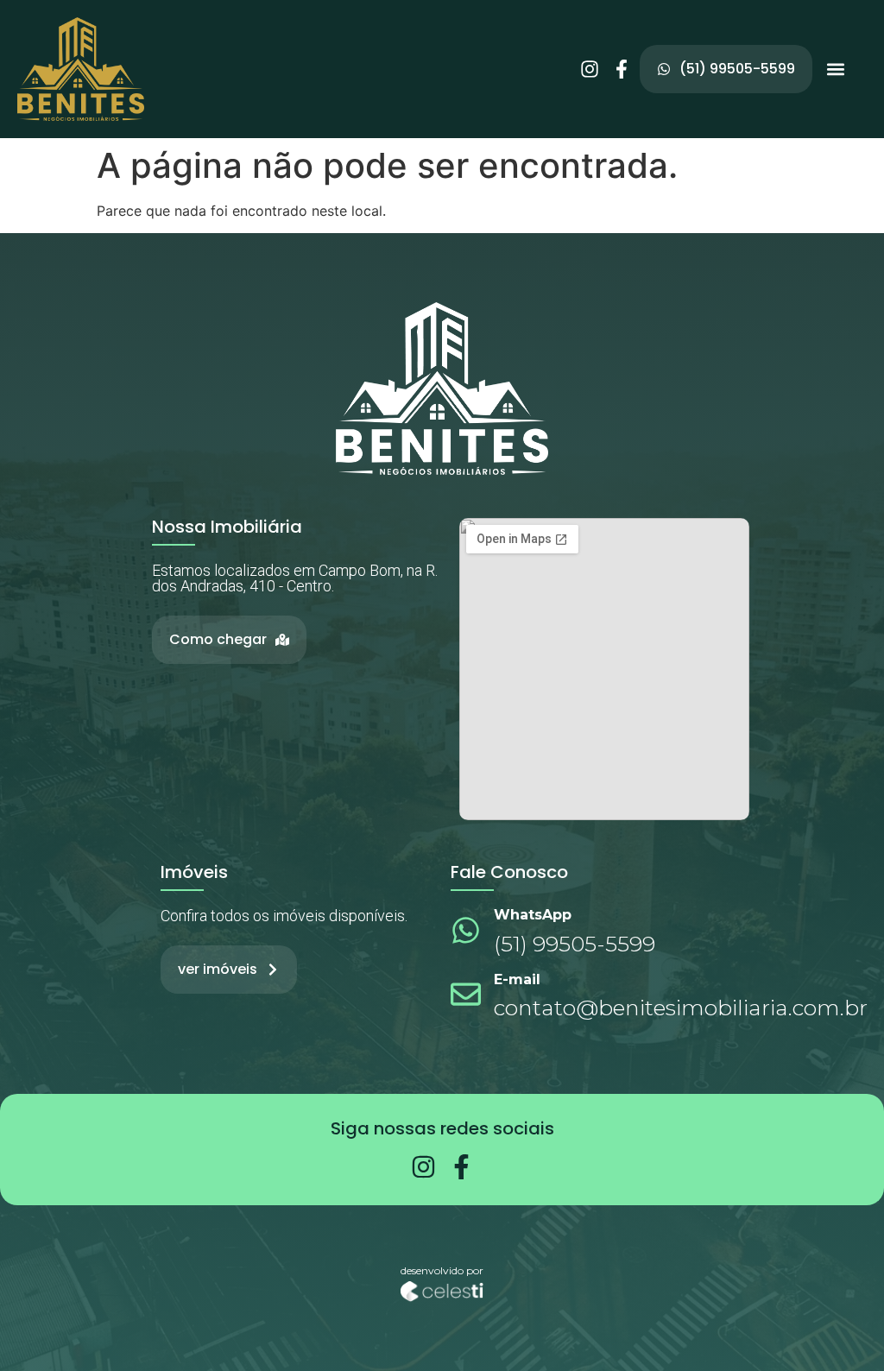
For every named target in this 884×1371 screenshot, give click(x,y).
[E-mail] (466, 994)
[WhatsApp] (466, 930)
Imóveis (194, 872)
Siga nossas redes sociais (442, 1128)
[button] (835, 69)
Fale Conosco (509, 872)
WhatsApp (532, 915)
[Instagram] (589, 69)
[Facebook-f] (621, 69)
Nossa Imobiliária (227, 527)
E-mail (517, 979)
